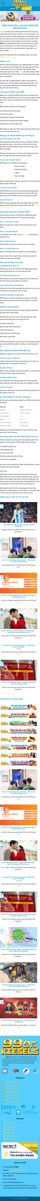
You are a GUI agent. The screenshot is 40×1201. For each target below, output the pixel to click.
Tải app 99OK (10, 1129)
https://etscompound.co (17, 1170)
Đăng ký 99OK (10, 1123)
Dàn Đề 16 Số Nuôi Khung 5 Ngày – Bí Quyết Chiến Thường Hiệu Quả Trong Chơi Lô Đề (18, 683)
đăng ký (25, 234)
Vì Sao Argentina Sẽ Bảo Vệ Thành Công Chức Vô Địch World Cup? (19, 525)
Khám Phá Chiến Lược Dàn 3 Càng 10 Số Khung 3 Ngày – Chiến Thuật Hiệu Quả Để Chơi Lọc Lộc (18, 631)
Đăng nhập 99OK (11, 1126)
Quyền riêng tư (10, 1098)
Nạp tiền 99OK (10, 1133)
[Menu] (3, 3)
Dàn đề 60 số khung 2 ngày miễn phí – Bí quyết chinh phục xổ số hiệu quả (19, 1021)
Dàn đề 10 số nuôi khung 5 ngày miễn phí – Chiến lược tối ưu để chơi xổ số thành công (18, 560)
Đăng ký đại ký (10, 1139)
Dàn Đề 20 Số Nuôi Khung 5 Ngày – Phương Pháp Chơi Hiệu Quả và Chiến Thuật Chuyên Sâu (18, 950)
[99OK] (20, 3)
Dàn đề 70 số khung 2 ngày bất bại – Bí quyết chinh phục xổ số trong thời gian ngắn (18, 596)
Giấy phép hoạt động (12, 1092)
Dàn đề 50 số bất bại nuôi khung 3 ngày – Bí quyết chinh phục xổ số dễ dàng (18, 646)
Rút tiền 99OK (10, 1136)
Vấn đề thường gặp (12, 1095)
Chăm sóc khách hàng (13, 1082)
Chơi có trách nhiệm (12, 1102)
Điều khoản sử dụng (12, 1089)
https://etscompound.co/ (8, 57)
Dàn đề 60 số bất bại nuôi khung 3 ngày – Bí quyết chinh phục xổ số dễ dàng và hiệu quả (18, 985)
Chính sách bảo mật (12, 1085)
